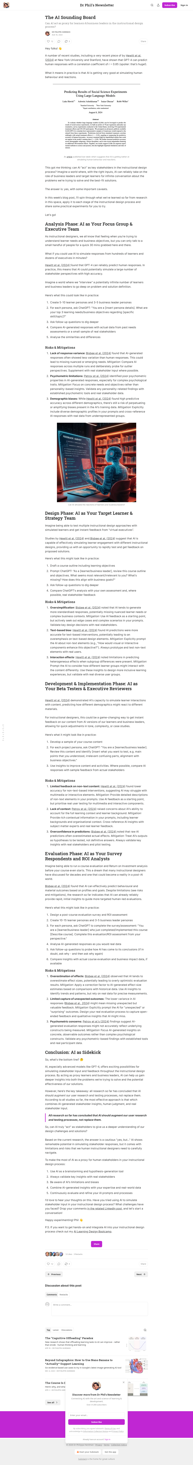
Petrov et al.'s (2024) (96, 1021)
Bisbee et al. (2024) (98, 353)
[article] (96, 1345)
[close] (123, 1382)
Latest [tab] (56, 1330)
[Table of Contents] (3, 732)
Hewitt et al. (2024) (58, 265)
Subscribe (169, 5)
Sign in (184, 5)
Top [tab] (48, 1330)
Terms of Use (110, 1428)
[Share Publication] (158, 5)
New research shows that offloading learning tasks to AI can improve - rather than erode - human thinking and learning (82, 1343)
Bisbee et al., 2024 (77, 1003)
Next (139, 1274)
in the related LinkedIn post (104, 1208)
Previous (55, 1274)
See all (50, 1402)
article (69, 156)
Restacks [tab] (64, 1294)
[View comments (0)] (59, 41)
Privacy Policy (117, 1431)
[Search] (152, 5)
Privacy (98, 1444)
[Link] (41, 226)
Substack (82, 1459)
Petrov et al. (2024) (96, 376)
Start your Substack (89, 1452)
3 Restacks (78, 1254)
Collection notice (119, 1444)
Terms (106, 1444)
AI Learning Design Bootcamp (92, 1231)
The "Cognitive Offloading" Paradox (69, 1338)
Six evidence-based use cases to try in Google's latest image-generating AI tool (83, 1367)
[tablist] (57, 1294)
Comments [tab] (52, 1294)
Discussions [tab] (66, 1330)
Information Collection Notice (95, 1431)
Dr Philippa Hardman (61, 32)
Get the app (110, 1452)
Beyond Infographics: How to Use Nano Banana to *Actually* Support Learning (78, 1361)
